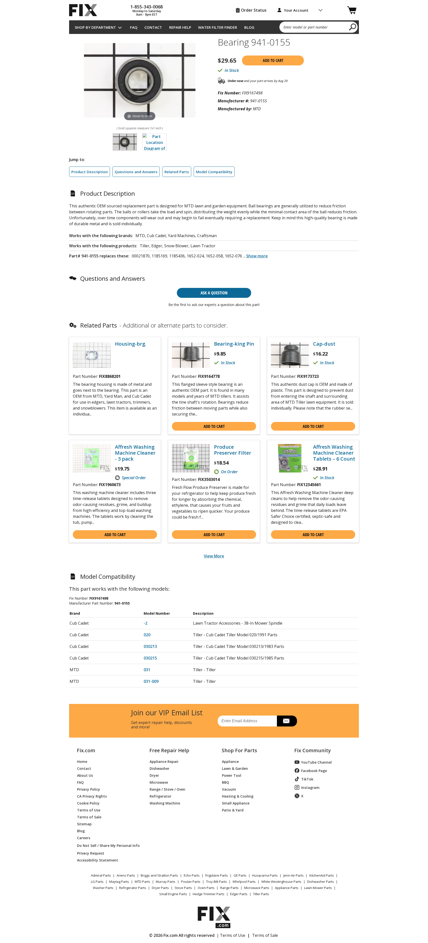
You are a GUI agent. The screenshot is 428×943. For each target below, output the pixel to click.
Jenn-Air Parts (293, 875)
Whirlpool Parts (244, 881)
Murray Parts (165, 881)
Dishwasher (159, 768)
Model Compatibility (214, 171)
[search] (353, 26)
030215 (150, 658)
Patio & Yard (232, 809)
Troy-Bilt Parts (216, 881)
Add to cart (273, 60)
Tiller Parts (261, 894)
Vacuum (229, 789)
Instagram (310, 787)
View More (214, 556)
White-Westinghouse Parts (281, 881)
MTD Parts (142, 881)
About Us (85, 775)
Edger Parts (238, 894)
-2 (145, 623)
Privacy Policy (88, 789)
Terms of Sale (89, 816)
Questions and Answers (136, 171)
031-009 (151, 681)
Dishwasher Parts (320, 881)
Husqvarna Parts (265, 875)
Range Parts (229, 888)
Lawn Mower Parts (318, 888)
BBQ (225, 782)
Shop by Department (95, 27)
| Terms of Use (231, 935)
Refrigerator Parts (132, 888)
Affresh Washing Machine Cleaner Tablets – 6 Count (334, 453)
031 (147, 669)
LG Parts (97, 881)
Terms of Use (88, 809)
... (255, 256)
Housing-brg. (130, 344)
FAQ (133, 27)
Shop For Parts (239, 750)
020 (147, 635)
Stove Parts (183, 888)
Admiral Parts (101, 875)
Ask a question (214, 293)
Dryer (154, 775)
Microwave (159, 782)
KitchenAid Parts (321, 875)
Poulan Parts (190, 881)
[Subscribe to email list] (287, 721)
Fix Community (312, 750)
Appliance (230, 761)
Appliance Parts (286, 888)
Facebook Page (314, 770)
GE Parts (240, 875)
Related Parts (176, 171)
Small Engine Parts (173, 894)
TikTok (307, 779)
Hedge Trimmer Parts (208, 894)
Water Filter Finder (217, 27)
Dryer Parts (160, 888)
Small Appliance (235, 803)
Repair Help (180, 27)
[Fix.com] (85, 10)
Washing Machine (165, 803)
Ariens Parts (126, 875)
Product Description (89, 171)
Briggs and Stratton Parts (159, 875)
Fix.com (86, 750)
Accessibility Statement (97, 860)
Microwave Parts (256, 888)
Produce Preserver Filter (232, 450)
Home (82, 761)
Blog (249, 27)
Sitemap (84, 823)
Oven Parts (206, 888)
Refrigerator (160, 796)
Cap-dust (324, 344)
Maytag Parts (119, 881)
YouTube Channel (316, 762)
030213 (150, 646)
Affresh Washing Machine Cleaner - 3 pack (135, 453)
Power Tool (231, 775)
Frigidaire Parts (216, 875)
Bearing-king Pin (234, 344)
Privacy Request (90, 853)
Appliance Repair (164, 761)
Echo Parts (192, 875)
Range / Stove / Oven (167, 789)
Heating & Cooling (237, 796)
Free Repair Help (169, 750)
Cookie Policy (88, 803)
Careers (83, 837)
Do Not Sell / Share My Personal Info (106, 845)
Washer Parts (103, 888)
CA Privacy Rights (92, 796)
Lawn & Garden (235, 768)
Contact (153, 27)
